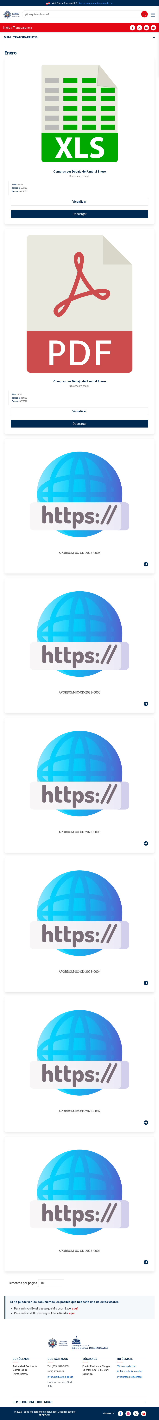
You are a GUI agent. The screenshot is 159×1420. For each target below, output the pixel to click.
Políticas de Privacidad (130, 1371)
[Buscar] (144, 14)
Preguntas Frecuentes (129, 1376)
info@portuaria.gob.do (60, 1376)
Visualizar (79, 201)
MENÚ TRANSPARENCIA (21, 37)
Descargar (79, 214)
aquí (75, 1308)
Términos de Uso (126, 1366)
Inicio (6, 27)
